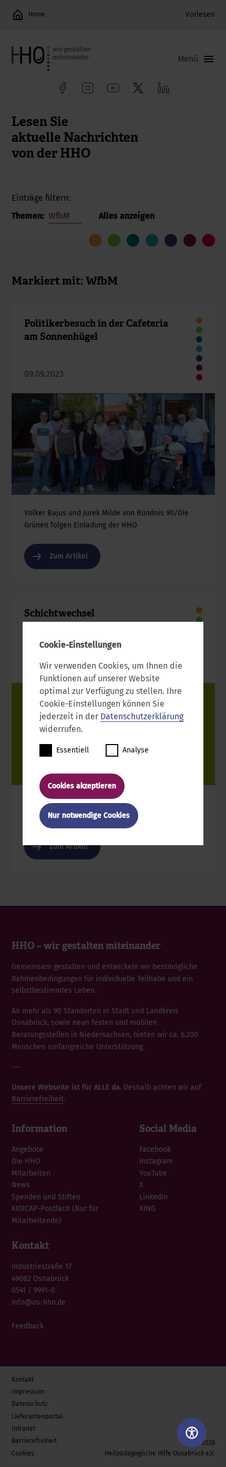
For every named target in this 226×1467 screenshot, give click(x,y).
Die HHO (26, 1161)
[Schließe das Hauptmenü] (196, 59)
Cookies (23, 1453)
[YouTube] (113, 88)
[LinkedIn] (163, 88)
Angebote (27, 1149)
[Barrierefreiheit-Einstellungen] (192, 1433)
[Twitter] (138, 88)
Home (36, 14)
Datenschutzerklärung (141, 716)
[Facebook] (62, 88)
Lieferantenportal (37, 1416)
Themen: (29, 216)
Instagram (156, 1161)
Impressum (28, 1391)
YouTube (153, 1173)
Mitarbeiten (31, 1173)
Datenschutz (29, 1403)
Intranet (23, 1428)
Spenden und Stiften (46, 1196)
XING (147, 1208)
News (21, 1184)
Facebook (155, 1149)
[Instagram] (87, 88)
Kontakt (23, 1379)
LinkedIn (153, 1196)
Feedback (28, 1326)
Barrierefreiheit (38, 1098)
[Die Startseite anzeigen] (18, 14)
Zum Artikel (113, 443)
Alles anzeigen (127, 216)
